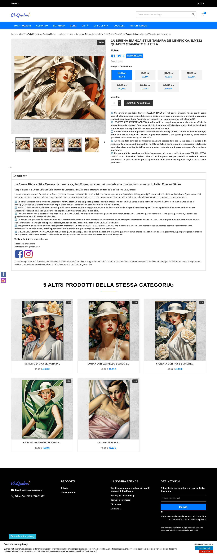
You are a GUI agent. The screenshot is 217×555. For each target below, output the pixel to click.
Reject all (206, 551)
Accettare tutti (204, 548)
